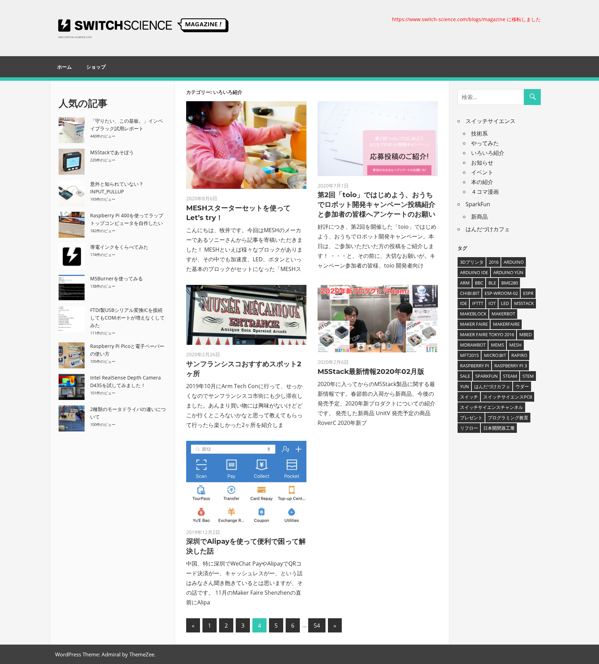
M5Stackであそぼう (112, 152)
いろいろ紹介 (487, 153)
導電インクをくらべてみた (119, 247)
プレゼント (471, 417)
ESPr (528, 293)
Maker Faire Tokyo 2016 (487, 334)
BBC (479, 283)
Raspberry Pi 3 (510, 365)
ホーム (64, 67)
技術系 (479, 133)
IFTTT (477, 303)
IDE (463, 303)
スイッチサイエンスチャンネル (491, 407)
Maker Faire (474, 324)
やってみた (485, 143)
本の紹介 (482, 182)
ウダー (522, 386)
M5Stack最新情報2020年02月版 (371, 371)
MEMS (497, 345)
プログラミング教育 (508, 417)
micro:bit (495, 355)
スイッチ (469, 397)
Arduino (514, 262)
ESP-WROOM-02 (501, 293)
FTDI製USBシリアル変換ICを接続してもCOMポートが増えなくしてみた (127, 318)
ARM (465, 283)
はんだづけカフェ (488, 229)
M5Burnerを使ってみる (116, 278)
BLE (492, 283)
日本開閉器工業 (499, 428)
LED (505, 303)
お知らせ (482, 162)
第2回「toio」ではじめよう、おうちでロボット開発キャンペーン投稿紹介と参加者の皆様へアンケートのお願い (376, 204)
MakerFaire (506, 324)
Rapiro (519, 355)
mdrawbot (473, 345)
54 (317, 625)
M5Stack (524, 303)
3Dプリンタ (472, 262)
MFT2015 (469, 355)
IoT (492, 303)
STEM (528, 376)
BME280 (509, 283)
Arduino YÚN (508, 272)
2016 (493, 262)
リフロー (469, 428)
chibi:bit (469, 293)
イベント (482, 172)
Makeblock (473, 314)
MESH (515, 345)
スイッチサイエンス (490, 121)
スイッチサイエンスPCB (507, 397)
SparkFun (478, 204)
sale (465, 376)
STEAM (510, 376)
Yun (464, 386)
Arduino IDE (474, 272)
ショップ (96, 67)
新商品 (479, 216)
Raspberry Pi (474, 365)
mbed (525, 334)
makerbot (503, 314)
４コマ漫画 (485, 191)
